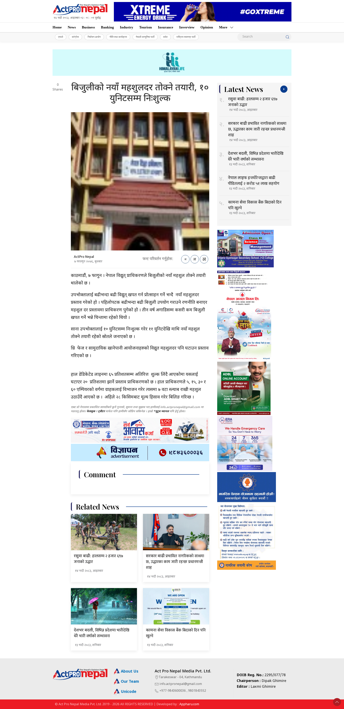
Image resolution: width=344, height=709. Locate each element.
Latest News (243, 89)
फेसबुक (91, 411)
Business (88, 27)
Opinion (206, 27)
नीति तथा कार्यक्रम (118, 36)
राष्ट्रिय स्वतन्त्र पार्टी (185, 36)
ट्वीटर (101, 411)
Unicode (128, 692)
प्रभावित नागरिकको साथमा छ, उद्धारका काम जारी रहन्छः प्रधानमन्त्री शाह (175, 562)
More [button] (223, 27)
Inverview (186, 27)
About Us (129, 671)
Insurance (165, 27)
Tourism (145, 27)
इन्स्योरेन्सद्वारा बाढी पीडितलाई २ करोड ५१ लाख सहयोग (253, 180)
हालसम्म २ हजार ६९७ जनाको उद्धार (98, 559)
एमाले (60, 36)
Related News (97, 506)
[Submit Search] (287, 37)
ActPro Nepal (84, 257)
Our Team (129, 681)
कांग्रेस (75, 36)
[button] (337, 702)
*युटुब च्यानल (161, 411)
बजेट (165, 36)
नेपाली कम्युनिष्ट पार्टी (145, 36)
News (72, 27)
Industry (126, 27)
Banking (107, 27)
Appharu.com (189, 704)
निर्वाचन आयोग (94, 36)
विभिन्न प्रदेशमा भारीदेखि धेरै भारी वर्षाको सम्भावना (101, 633)
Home (57, 27)
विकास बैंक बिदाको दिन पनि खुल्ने (176, 633)
